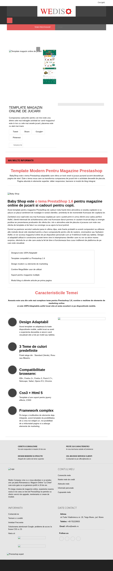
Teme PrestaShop (27, 34)
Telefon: (63, 521)
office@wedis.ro (72, 526)
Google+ (39, 131)
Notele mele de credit (66, 480)
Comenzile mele (64, 475)
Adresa (63, 514)
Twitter (67, 538)
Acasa (11, 34)
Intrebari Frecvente (15, 522)
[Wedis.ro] (56, 11)
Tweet (15, 131)
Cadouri (43, 34)
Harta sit (11, 533)
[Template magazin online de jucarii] (49, 58)
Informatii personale (66, 488)
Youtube (73, 538)
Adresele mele (63, 484)
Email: (62, 526)
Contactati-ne (13, 514)
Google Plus (78, 538)
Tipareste (17, 145)
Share (26, 131)
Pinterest (16, 137)
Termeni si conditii (15, 518)
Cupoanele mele (64, 492)
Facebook (61, 538)
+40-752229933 (73, 521)
